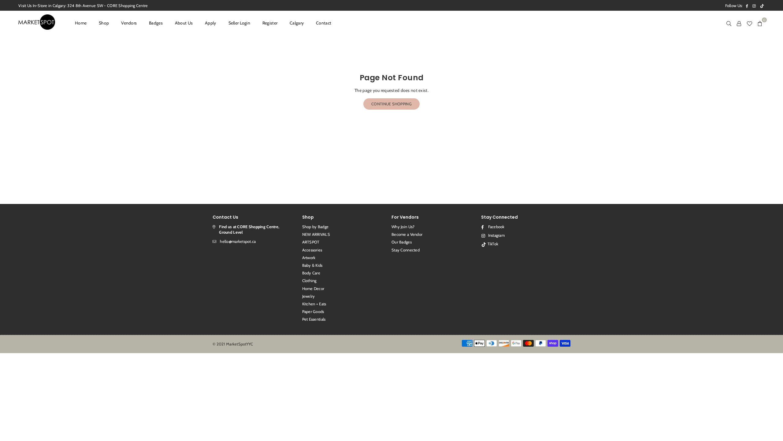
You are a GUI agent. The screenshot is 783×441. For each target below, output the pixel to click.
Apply (210, 23)
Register (269, 23)
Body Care (311, 272)
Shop (104, 23)
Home (81, 23)
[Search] (729, 23)
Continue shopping (391, 103)
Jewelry (308, 296)
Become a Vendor (407, 234)
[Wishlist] (749, 23)
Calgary (297, 23)
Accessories (312, 249)
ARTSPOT (311, 241)
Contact (323, 23)
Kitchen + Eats (314, 303)
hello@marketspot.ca (238, 241)
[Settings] (739, 23)
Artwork (309, 257)
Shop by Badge (315, 226)
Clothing (309, 280)
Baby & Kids (312, 265)
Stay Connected (406, 249)
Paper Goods (313, 311)
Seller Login (239, 23)
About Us (184, 23)
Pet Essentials (314, 319)
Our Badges (402, 241)
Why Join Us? (403, 226)
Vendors (129, 23)
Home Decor (313, 288)
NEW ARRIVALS (316, 234)
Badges (156, 23)
